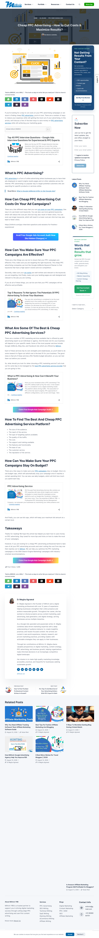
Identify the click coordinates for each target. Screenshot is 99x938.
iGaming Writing (45, 916)
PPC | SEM (63, 911)
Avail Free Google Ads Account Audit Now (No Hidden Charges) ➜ (35, 237)
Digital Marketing (65, 906)
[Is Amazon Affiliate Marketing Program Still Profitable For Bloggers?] (80, 809)
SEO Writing (44, 908)
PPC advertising (27, 115)
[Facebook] (25, 99)
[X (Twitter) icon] (30, 669)
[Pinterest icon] (33, 669)
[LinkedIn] (16, 99)
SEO (60, 913)
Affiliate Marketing (66, 916)
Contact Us (70, 4)
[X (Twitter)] (41, 99)
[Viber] (25, 105)
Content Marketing (66, 908)
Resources (55, 4)
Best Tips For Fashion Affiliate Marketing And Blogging (86, 199)
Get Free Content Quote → (83, 289)
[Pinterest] (33, 99)
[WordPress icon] (37, 669)
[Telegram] (8, 105)
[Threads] (58, 99)
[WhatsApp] (8, 99)
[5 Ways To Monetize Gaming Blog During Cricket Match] (74, 208)
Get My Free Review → (83, 99)
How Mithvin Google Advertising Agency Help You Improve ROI (86, 218)
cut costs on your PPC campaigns (50, 209)
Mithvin (58, 346)
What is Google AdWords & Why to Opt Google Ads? (36, 191)
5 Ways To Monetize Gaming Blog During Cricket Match (86, 209)
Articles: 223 (21, 674)
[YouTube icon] (41, 669)
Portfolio (41, 4)
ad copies (27, 273)
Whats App (89, 4)
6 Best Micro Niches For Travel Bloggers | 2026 (86, 227)
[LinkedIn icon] (22, 669)
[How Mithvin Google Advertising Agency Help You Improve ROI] (74, 217)
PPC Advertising (46, 906)
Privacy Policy (80, 160)
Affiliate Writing (45, 921)
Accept (70, 934)
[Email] (16, 105)
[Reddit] (50, 99)
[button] (97, 79)
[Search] (79, 4)
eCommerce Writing (47, 918)
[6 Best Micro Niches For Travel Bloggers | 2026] (74, 226)
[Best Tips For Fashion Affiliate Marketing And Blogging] (74, 198)
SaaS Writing (44, 913)
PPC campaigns (41, 471)
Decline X (80, 934)
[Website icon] (26, 669)
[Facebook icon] (18, 669)
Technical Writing (46, 911)
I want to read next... (79, 305)
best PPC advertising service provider (49, 366)
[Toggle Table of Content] (47, 129)
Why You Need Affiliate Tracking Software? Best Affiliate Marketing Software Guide (85, 188)
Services (28, 4)
